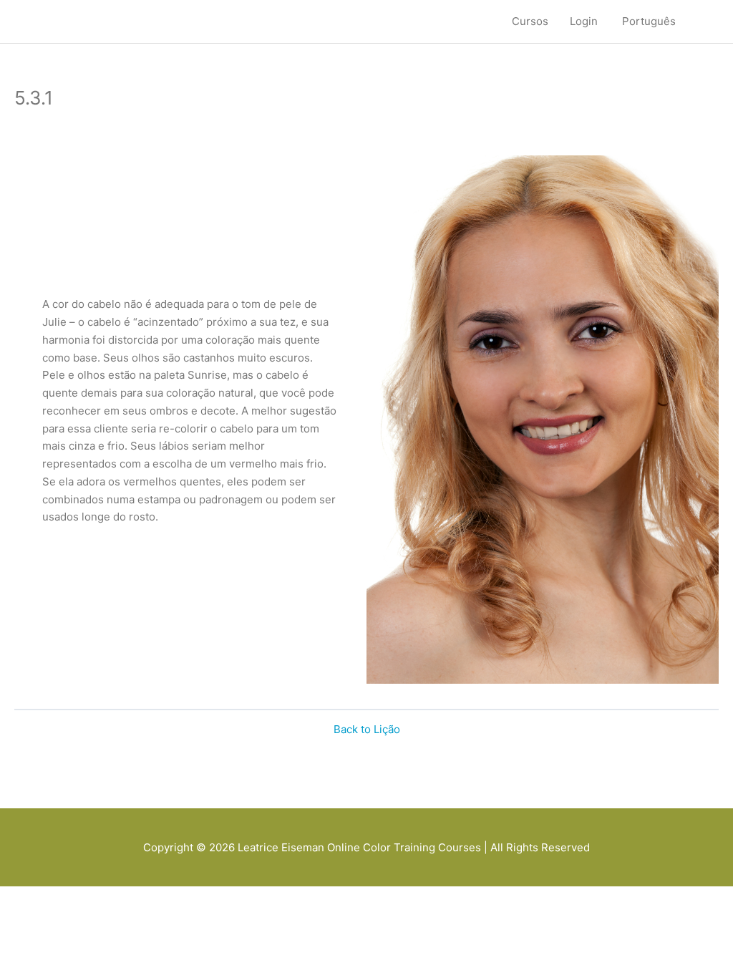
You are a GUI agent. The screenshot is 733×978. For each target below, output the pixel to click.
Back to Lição (367, 729)
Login (584, 21)
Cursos (530, 21)
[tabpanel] (366, 419)
